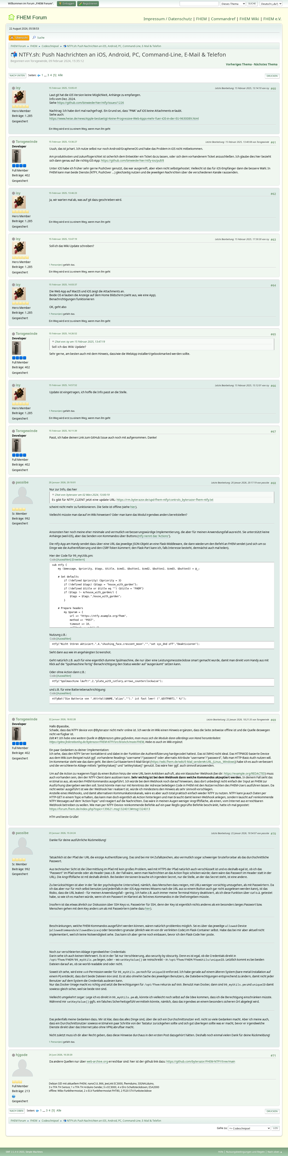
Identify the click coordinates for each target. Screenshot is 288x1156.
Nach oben (16, 1110)
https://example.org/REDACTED (244, 773)
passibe (22, 482)
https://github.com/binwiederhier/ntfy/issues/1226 (90, 103)
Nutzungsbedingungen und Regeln (245, 1151)
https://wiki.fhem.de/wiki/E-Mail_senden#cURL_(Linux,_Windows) (193, 762)
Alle (60, 75)
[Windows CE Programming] (13, 1096)
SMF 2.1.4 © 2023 (15, 1152)
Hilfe (220, 1151)
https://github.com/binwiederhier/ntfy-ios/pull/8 (132, 160)
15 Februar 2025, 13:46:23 (63, 192)
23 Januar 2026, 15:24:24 (62, 833)
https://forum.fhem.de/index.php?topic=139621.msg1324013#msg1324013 (99, 809)
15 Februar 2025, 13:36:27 (63, 141)
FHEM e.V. (272, 18)
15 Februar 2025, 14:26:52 (63, 333)
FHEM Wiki (249, 18)
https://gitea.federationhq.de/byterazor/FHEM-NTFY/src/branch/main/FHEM (96, 742)
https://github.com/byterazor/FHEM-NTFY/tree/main (200, 1061)
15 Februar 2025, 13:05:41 (63, 87)
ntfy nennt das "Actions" (153, 536)
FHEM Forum (31, 17)
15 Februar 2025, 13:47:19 (63, 238)
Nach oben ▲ (275, 1151)
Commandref (223, 18)
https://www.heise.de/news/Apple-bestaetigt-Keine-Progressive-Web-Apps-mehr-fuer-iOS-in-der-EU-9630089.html (124, 118)
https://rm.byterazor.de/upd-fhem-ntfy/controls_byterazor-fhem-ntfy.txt (165, 500)
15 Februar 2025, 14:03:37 (63, 284)
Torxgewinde (26, 141)
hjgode (21, 1054)
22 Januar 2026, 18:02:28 (62, 719)
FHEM (201, 18)
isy (18, 87)
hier (133, 507)
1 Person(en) (55, 264)
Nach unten (17, 75)
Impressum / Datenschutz (168, 18)
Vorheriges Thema (239, 64)
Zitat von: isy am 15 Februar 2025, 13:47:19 (80, 341)
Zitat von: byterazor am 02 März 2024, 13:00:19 (82, 495)
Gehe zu (222, 1128)
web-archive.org (97, 1061)
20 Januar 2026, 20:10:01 (62, 482)
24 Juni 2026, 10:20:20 (60, 1054)
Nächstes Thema (265, 64)
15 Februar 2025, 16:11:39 (63, 430)
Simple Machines (34, 1152)
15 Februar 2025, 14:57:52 (63, 385)
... (45, 75)
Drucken (272, 75)
